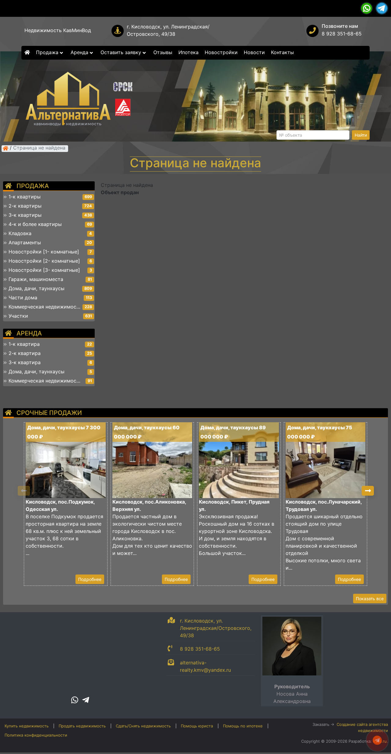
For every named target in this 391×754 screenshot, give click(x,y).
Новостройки (221, 52)
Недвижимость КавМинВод (57, 30)
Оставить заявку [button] (121, 52)
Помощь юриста (197, 725)
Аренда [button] (80, 52)
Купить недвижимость (27, 725)
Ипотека (188, 52)
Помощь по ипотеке (243, 725)
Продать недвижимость (82, 725)
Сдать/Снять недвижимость (143, 725)
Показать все (370, 598)
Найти (361, 135)
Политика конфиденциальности (36, 735)
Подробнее (89, 579)
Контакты (282, 52)
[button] (368, 491)
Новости (254, 52)
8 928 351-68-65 (342, 34)
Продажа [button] (48, 52)
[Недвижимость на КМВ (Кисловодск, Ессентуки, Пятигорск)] (5, 148)
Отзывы (162, 52)
